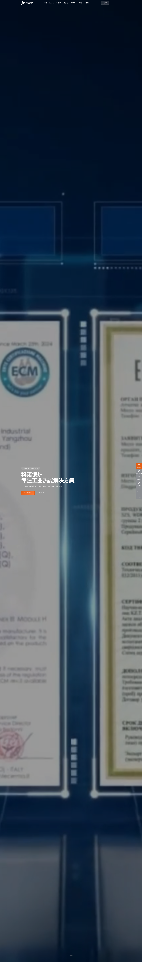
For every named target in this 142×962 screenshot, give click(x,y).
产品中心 (51, 3)
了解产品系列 (28, 493)
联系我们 (80, 3)
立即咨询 (105, 3)
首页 (45, 3)
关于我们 (87, 3)
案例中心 (66, 3)
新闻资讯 (58, 3)
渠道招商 (73, 3)
